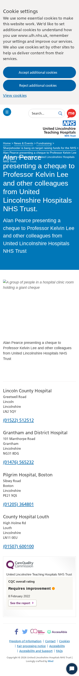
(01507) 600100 (18, 547)
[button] (71, 113)
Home (7, 143)
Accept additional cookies (38, 72)
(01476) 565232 (18, 462)
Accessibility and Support (35, 651)
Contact (50, 641)
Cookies (64, 641)
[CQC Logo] (19, 568)
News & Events (23, 143)
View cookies (15, 95)
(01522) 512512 (18, 420)
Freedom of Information (25, 641)
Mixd (50, 661)
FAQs (59, 651)
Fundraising (44, 143)
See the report (20, 603)
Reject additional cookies (38, 85)
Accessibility (57, 646)
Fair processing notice (31, 646)
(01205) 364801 (18, 504)
